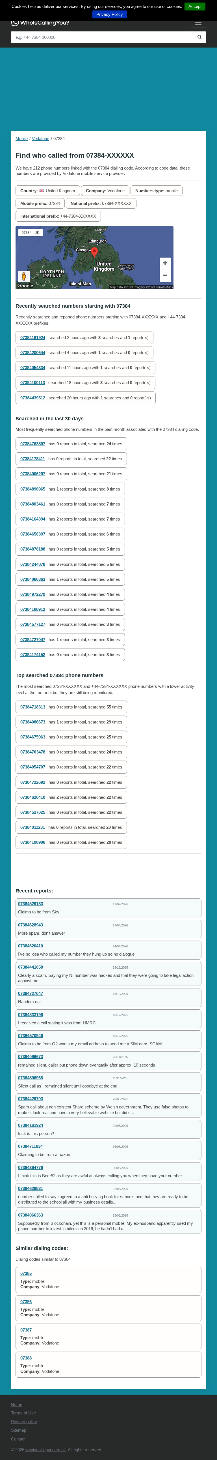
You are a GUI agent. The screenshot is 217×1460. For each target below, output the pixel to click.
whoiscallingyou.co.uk (45, 1449)
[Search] (199, 37)
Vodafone (40, 138)
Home (16, 1404)
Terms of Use (23, 1412)
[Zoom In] (165, 264)
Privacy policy (24, 1421)
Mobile (22, 138)
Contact (18, 1439)
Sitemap (18, 1430)
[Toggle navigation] (198, 22)
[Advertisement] (108, 87)
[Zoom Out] (165, 276)
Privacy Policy (109, 14)
